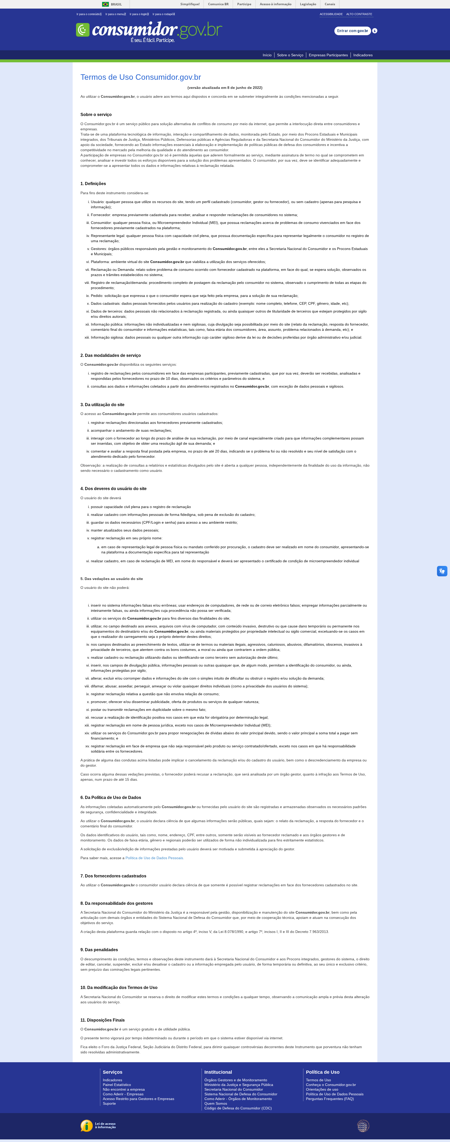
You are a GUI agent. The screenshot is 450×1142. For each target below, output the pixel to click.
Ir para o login (139, 14)
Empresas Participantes (328, 55)
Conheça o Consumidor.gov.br (331, 1085)
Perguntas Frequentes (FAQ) (330, 1099)
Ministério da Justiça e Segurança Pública (238, 1085)
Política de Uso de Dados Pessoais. (155, 858)
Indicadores (363, 55)
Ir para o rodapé (164, 14)
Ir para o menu (115, 14)
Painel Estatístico (117, 1085)
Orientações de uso (322, 1089)
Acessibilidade (331, 14)
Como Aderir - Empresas (123, 1094)
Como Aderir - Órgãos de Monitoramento (238, 1099)
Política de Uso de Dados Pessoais (335, 1094)
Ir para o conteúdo (89, 14)
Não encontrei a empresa (124, 1089)
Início (267, 55)
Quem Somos (215, 1103)
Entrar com (352, 31)
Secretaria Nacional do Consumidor (233, 1089)
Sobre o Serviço (290, 55)
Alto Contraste (359, 14)
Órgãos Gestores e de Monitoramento (235, 1080)
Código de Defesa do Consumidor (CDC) (238, 1108)
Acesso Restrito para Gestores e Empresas (138, 1099)
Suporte (109, 1103)
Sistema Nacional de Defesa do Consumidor (240, 1094)
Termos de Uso (318, 1080)
